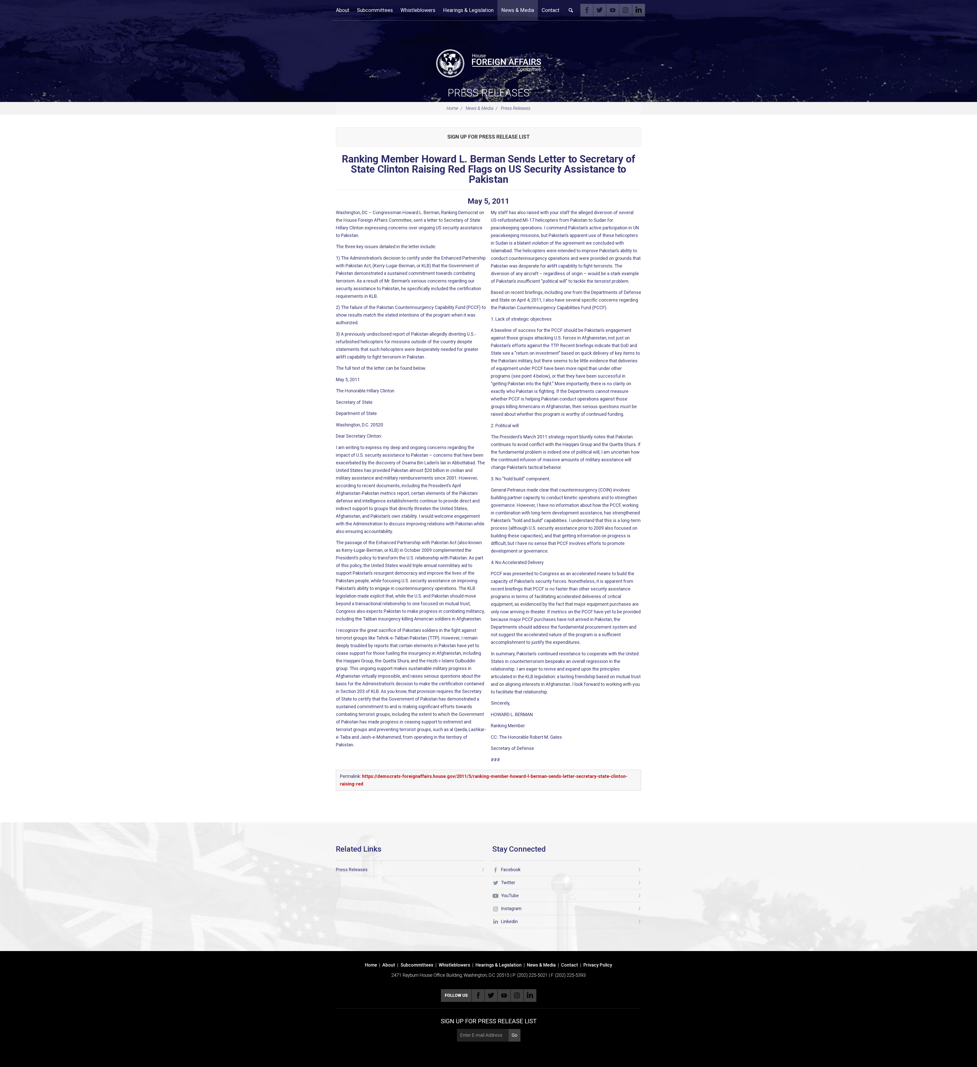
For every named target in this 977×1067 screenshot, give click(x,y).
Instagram (625, 10)
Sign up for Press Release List (488, 137)
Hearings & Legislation (468, 10)
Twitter (599, 10)
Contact (550, 10)
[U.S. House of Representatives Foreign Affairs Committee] (488, 62)
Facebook (586, 10)
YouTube (612, 10)
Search (571, 10)
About (342, 10)
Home (452, 108)
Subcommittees (375, 10)
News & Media (517, 10)
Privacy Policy (597, 965)
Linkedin (638, 10)
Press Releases (488, 93)
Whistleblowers (417, 10)
